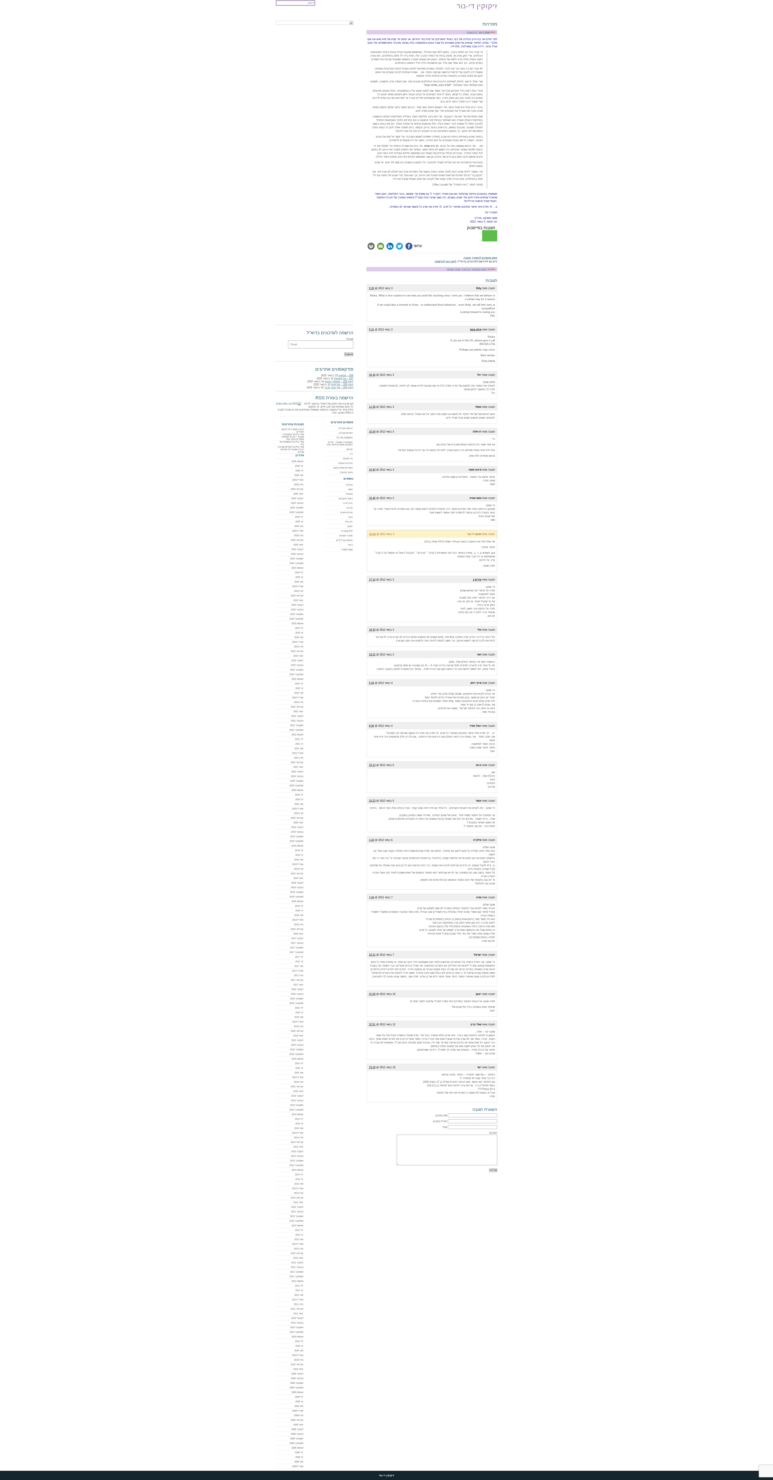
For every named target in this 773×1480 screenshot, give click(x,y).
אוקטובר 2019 (296, 836)
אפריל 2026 (297, 480)
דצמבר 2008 (297, 1429)
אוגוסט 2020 (297, 790)
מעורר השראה (453, 269)
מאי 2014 (298, 1128)
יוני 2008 (299, 1457)
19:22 (372, 654)
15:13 (372, 765)
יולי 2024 (299, 572)
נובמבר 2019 (297, 832)
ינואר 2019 (298, 878)
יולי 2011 (299, 1285)
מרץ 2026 (298, 484)
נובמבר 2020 (297, 776)
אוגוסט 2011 (297, 1281)
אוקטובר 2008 (296, 1438)
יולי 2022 (299, 683)
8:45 (371, 725)
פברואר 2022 (297, 707)
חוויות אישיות (346, 512)
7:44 (371, 897)
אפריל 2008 (297, 1466)
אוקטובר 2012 (296, 1216)
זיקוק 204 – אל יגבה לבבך (338, 387)
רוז (351, 454)
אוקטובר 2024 (296, 558)
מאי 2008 (298, 1461)
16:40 (372, 534)
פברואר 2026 (297, 489)
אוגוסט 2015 (297, 1059)
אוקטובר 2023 (296, 614)
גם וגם (350, 449)
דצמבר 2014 (297, 1096)
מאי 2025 (298, 526)
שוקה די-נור (484, 32)
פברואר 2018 (297, 929)
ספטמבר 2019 (296, 841)
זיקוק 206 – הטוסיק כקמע (339, 381)
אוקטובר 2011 (296, 1272)
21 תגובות (472, 32)
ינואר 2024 (298, 600)
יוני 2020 (299, 799)
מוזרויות (490, 24)
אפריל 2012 (297, 1244)
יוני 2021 (299, 744)
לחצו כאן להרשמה (445, 261)
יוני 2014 (299, 1123)
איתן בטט (475, 329)
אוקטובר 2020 (296, 781)
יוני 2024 (299, 577)
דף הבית (372, 14)
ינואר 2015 (298, 1091)
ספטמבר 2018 (296, 896)
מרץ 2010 (298, 1360)
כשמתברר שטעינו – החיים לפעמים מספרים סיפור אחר (340, 443)
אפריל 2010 (297, 1355)
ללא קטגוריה (347, 531)
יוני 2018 (299, 910)
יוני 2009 (299, 1401)
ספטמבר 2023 (296, 619)
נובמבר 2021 (297, 720)
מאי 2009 (298, 1406)
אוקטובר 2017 (296, 947)
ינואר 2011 (298, 1313)
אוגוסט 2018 (297, 901)
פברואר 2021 (297, 762)
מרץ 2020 (298, 813)
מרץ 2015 (298, 1082)
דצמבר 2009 (297, 1373)
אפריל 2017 (297, 971)
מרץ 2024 (298, 591)
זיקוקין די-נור (477, 6)
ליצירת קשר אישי (325, 14)
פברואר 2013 (297, 1197)
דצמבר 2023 (297, 605)
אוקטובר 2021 (296, 725)
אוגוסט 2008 (297, 1448)
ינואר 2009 (298, 1424)
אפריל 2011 (297, 1299)
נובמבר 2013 (297, 1156)
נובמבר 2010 (297, 1323)
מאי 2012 (298, 1239)
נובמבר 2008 (297, 1434)
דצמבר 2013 (297, 1151)
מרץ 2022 (298, 702)
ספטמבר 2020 (296, 785)
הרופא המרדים (346, 428)
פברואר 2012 (297, 1253)
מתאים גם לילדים (344, 540)
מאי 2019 (298, 859)
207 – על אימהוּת (343, 378)
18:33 (372, 629)
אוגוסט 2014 (297, 1114)
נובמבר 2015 (297, 1045)
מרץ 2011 (298, 1304)
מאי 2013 (298, 1184)
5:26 (371, 288)
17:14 (372, 579)
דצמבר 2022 (297, 660)
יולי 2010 (299, 1341)
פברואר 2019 (297, 873)
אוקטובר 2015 (296, 1049)
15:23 (372, 800)
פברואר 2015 (297, 1086)
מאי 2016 (298, 1017)
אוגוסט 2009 (297, 1392)
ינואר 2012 (298, 1258)
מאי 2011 (298, 1295)
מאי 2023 (298, 637)
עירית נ (477, 579)
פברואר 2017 (297, 980)
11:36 (372, 406)
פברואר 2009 (297, 1420)
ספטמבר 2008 (296, 1443)
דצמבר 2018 (297, 883)
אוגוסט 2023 (297, 623)
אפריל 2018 (297, 920)
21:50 (372, 994)
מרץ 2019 (298, 869)
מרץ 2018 (298, 924)
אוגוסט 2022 (297, 679)
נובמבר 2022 (297, 665)
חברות (349, 508)
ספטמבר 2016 (296, 1003)
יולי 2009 (299, 1397)
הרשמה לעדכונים (302, 14)
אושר (350, 489)
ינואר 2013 (298, 1202)
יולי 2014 (299, 1119)
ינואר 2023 (298, 656)
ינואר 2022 (298, 711)
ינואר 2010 (298, 1369)
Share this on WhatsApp (489, 235)
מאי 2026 (298, 475)
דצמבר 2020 (297, 771)
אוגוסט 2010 (297, 1336)
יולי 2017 (299, 957)
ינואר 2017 (298, 984)
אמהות (349, 494)
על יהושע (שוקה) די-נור (350, 14)
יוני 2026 (299, 470)
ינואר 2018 (298, 934)
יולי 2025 (299, 517)
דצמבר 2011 (297, 1262)
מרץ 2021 (298, 758)
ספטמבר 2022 (296, 674)
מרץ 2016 (298, 1026)
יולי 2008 (299, 1452)
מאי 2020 (298, 804)
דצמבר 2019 (297, 827)
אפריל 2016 (297, 1021)
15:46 (372, 498)
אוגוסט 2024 (297, 568)
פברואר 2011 (297, 1309)
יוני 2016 (299, 1012)
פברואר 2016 (297, 1031)
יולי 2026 (299, 466)
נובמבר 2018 (297, 887)
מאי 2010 (298, 1350)
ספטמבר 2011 (296, 1276)
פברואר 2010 (297, 1364)
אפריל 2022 (297, 697)
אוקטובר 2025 (296, 507)
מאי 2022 (298, 693)
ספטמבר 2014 (296, 1109)
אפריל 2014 (297, 1133)
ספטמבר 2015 (296, 1054)
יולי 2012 (299, 1230)
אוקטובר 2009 (296, 1383)
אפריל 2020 (297, 808)
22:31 (372, 954)
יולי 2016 (299, 1008)
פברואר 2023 (297, 651)
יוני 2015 (299, 1068)
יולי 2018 (299, 906)
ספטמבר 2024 (296, 563)
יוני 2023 (299, 632)
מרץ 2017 (298, 975)
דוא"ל (444, 1121)
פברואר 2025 (297, 540)
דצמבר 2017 (297, 938)
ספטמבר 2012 (296, 1221)
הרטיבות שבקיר (345, 463)
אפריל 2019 (297, 864)
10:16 (372, 374)
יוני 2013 (299, 1179)
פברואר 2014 (297, 1142)
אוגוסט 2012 (297, 1225)
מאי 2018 (298, 915)
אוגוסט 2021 (297, 734)
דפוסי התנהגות (479, 269)
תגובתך (493, 1132)
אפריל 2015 (297, 1077)
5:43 (371, 682)
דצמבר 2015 (297, 1040)
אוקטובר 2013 (296, 1160)
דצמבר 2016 (297, 989)
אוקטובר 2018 (296, 892)
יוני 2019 (299, 855)
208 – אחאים (346, 375)
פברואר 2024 (297, 595)
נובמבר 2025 (297, 503)
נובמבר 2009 (297, 1378)
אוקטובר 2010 (296, 1327)
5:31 (371, 329)
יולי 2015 (299, 1063)
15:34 (372, 431)
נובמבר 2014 (297, 1100)
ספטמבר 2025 (296, 512)
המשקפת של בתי (344, 437)
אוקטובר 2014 (296, 1105)
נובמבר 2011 (297, 1267)
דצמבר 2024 (297, 549)
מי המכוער (348, 458)
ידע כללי (349, 522)
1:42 (371, 839)
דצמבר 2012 (297, 1207)
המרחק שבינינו (346, 433)
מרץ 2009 (298, 1415)
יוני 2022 (299, 688)
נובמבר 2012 (297, 1211)
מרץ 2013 (298, 1193)
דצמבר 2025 (297, 498)
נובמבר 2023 (297, 609)
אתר (444, 1127)
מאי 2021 (298, 748)
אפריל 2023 (297, 642)
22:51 (372, 1024)
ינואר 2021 (298, 767)
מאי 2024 (298, 582)
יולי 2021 (299, 739)
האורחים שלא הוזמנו (343, 468)
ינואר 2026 (298, 494)
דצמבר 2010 (297, 1318)
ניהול (350, 545)
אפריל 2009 (297, 1411)
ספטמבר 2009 (296, 1387)
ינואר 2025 (298, 544)
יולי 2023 (299, 628)
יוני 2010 (299, 1346)
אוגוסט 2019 (297, 846)
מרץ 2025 (298, 535)
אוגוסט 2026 (297, 461)
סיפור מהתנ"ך (346, 472)
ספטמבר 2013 (296, 1165)
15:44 (372, 469)
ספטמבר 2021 (296, 730)
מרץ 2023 (298, 646)
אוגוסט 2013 (297, 1170)
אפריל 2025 (297, 531)
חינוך (350, 517)
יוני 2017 (299, 961)
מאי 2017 (298, 966)
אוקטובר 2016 (296, 998)
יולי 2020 (299, 795)
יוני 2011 (299, 1290)
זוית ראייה (466, 269)
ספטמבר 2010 (296, 1332)
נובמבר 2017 (297, 943)
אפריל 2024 (297, 586)
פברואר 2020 (297, 818)
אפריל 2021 (297, 753)
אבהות (349, 484)
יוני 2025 (299, 521)
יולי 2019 (299, 850)
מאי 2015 (298, 1072)
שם (445, 1115)
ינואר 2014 (298, 1147)
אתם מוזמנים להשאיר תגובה (480, 257)
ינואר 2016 (298, 1035)
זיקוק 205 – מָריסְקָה (342, 384)
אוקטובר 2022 (296, 670)
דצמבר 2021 (297, 716)
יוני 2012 (299, 1235)
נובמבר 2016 (297, 994)
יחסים (350, 526)
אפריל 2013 (297, 1188)
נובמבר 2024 (297, 554)
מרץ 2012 (298, 1248)
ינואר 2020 (298, 822)
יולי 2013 (299, 1174)
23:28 (372, 1067)
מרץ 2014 (298, 1137)
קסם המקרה (347, 549)
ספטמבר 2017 (296, 952)
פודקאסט (283, 14)
